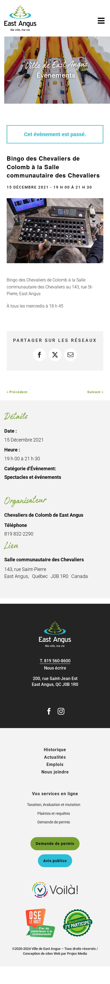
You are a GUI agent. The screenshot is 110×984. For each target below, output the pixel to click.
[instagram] (61, 711)
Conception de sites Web (41, 954)
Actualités (55, 757)
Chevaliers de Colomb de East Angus (43, 515)
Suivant (94, 391)
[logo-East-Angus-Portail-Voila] (55, 884)
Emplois (55, 764)
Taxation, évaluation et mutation (53, 804)
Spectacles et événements (32, 477)
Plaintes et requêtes (53, 813)
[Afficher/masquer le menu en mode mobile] (102, 21)
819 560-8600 (57, 660)
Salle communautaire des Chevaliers (44, 559)
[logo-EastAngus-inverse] (55, 623)
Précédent (18, 391)
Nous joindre (55, 772)
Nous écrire (55, 668)
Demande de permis (53, 822)
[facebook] (49, 711)
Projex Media (77, 954)
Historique (55, 749)
